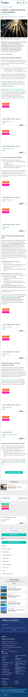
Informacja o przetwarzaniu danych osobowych (11, 647)
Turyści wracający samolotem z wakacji (10, 379)
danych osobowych (21, 691)
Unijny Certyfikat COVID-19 (11, 296)
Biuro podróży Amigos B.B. (17, 89)
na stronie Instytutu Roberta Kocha (14, 84)
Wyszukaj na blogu (13, 542)
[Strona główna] (4, 2)
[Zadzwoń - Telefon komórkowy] (23, 2)
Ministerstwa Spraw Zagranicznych (16, 98)
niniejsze (16, 690)
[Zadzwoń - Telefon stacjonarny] (20, 2)
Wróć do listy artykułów (7, 6)
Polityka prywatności (6, 649)
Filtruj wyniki (13, 534)
